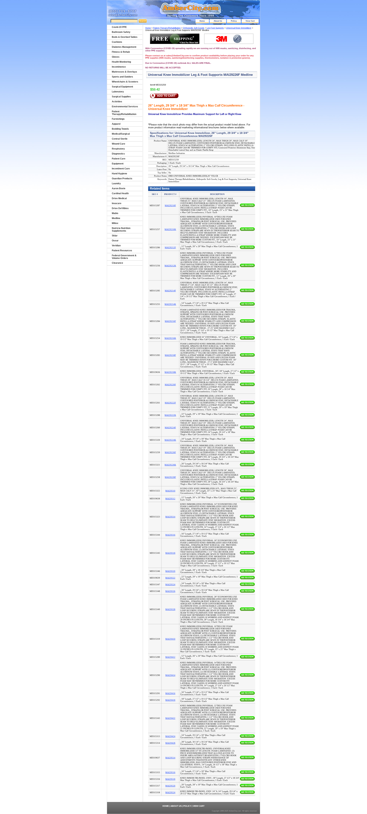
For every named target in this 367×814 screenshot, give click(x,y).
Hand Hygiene (119, 173)
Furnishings (118, 119)
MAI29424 (170, 736)
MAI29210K (170, 229)
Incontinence (119, 66)
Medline (116, 218)
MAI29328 (170, 609)
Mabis (115, 213)
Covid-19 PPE (119, 27)
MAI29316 (170, 535)
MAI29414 (170, 675)
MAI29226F (170, 452)
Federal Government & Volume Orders (124, 256)
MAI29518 (170, 779)
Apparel (116, 124)
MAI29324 (170, 584)
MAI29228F (170, 477)
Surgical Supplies (121, 96)
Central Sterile (119, 138)
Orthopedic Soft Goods (193, 28)
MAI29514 (170, 758)
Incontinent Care (121, 168)
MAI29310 (170, 491)
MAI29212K (170, 265)
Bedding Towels (120, 129)
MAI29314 (170, 517)
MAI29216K (170, 338)
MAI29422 (170, 718)
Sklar (115, 235)
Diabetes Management (124, 47)
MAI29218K (170, 372)
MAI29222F (170, 403)
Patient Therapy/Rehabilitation (167, 28)
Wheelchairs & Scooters (125, 81)
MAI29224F (170, 427)
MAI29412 (170, 657)
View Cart (250, 21)
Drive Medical (119, 198)
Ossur (115, 240)
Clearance (117, 263)
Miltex (115, 223)
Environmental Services (125, 106)
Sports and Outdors (122, 76)
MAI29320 (170, 571)
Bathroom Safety (121, 32)
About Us (218, 21)
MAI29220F (170, 384)
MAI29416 (170, 693)
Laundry (116, 183)
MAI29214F (170, 290)
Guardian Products (122, 178)
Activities (117, 101)
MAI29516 (170, 772)
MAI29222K (170, 415)
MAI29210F (170, 205)
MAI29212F (170, 247)
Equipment (117, 163)
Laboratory (118, 91)
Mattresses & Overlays (124, 71)
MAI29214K (170, 304)
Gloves (115, 57)
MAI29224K (170, 440)
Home (202, 21)
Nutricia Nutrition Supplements (121, 229)
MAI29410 (170, 639)
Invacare (116, 203)
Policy (234, 21)
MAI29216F (170, 321)
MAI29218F (170, 355)
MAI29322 (170, 578)
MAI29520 (170, 786)
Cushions (117, 42)
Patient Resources (122, 250)
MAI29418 (170, 700)
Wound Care (118, 143)
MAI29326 (170, 591)
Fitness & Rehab (121, 52)
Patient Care (118, 158)
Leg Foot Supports (215, 28)
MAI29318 (170, 553)
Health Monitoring (121, 62)
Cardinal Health (120, 193)
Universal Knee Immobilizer (238, 28)
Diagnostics (118, 153)
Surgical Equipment (122, 86)
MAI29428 (170, 743)
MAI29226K (170, 465)
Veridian (116, 245)
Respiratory (118, 148)
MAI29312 (170, 498)
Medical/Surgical (121, 134)
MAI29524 (170, 792)
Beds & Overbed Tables (124, 37)
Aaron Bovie (118, 188)
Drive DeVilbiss (120, 208)
